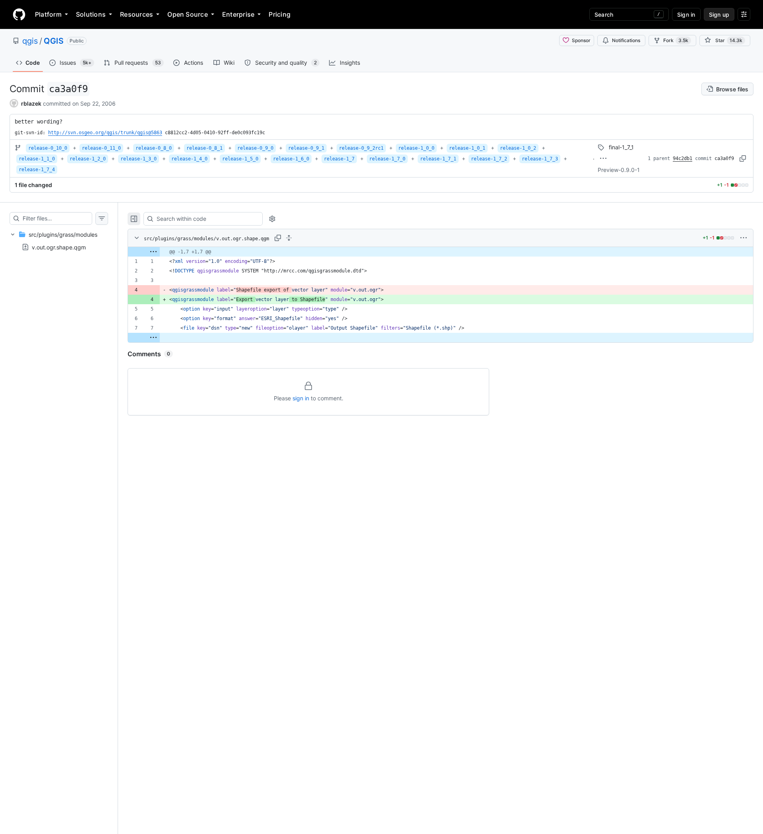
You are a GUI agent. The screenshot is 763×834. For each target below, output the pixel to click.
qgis (30, 41)
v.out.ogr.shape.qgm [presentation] (59, 247)
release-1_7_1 (438, 159)
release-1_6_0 (291, 159)
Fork (675, 40)
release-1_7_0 (387, 159)
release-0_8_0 (154, 148)
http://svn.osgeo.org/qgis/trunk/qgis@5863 (105, 132)
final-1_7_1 (621, 147)
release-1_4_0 (189, 159)
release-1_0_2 (518, 148)
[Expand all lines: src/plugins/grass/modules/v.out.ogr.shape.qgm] (288, 237)
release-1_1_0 (37, 159)
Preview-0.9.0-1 (619, 169)
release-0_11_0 (101, 148)
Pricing (279, 14)
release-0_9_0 (255, 148)
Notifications (626, 40)
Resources (136, 14)
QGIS (54, 41)
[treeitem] (59, 240)
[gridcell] (440, 252)
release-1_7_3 (540, 159)
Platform (48, 14)
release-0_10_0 (47, 148)
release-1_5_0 (240, 159)
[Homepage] (19, 14)
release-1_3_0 (138, 159)
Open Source (187, 14)
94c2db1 (682, 158)
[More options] (743, 238)
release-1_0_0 (416, 148)
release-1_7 (339, 159)
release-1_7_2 (489, 159)
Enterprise (238, 14)
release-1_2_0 (88, 159)
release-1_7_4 (37, 169)
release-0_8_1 (204, 148)
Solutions (91, 14)
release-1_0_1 (467, 148)
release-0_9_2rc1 (361, 148)
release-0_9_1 (306, 148)
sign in (300, 398)
